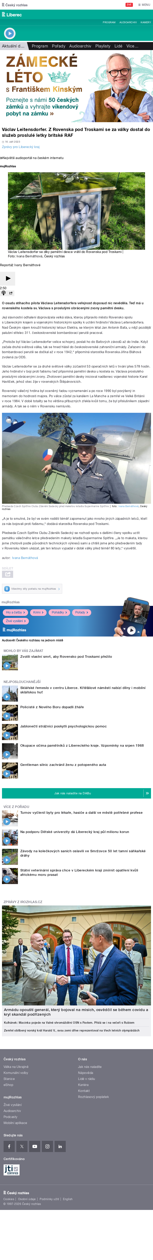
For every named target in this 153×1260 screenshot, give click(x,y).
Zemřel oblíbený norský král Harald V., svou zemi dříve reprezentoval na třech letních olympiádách (72, 1030)
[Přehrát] (7, 279)
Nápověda (85, 1073)
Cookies (8, 1199)
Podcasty (11, 1117)
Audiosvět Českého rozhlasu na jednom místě (32, 640)
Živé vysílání (14, 621)
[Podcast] (3, 293)
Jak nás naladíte (90, 1067)
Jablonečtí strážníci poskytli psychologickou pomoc (63, 726)
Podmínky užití (49, 1199)
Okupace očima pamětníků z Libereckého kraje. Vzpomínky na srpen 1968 (82, 745)
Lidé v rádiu (86, 1079)
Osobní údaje (27, 1199)
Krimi (36, 612)
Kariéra (83, 1085)
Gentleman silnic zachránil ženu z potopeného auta (63, 765)
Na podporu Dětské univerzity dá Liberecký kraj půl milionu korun (74, 832)
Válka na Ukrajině (16, 1067)
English (68, 1199)
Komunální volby (16, 1073)
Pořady (58, 46)
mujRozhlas (11, 602)
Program (109, 22)
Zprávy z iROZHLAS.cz (23, 902)
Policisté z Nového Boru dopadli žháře (52, 707)
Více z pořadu (16, 807)
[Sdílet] (10, 293)
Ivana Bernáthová (29, 256)
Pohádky (58, 612)
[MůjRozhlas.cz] (8, 167)
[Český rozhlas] (14, 5)
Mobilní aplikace (15, 1123)
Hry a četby (14, 612)
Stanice (9, 1079)
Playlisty (103, 46)
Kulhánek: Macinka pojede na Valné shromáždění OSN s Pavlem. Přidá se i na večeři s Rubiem (69, 1022)
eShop (8, 1085)
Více (132, 46)
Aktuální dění (14, 46)
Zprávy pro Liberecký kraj (20, 147)
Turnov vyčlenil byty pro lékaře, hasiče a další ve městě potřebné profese (81, 813)
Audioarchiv (128, 22)
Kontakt (84, 1091)
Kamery (146, 22)
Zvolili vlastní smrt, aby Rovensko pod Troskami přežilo (66, 657)
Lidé (119, 46)
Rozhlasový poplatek (93, 1097)
